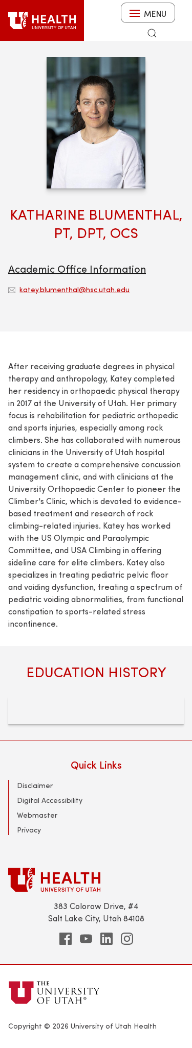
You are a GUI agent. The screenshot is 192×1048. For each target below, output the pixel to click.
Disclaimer (35, 785)
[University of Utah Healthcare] (96, 880)
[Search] (152, 33)
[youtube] (86, 939)
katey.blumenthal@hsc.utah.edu (74, 289)
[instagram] (127, 939)
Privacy (29, 830)
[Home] (42, 20)
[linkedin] (106, 939)
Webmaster (37, 815)
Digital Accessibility (49, 800)
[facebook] (65, 939)
